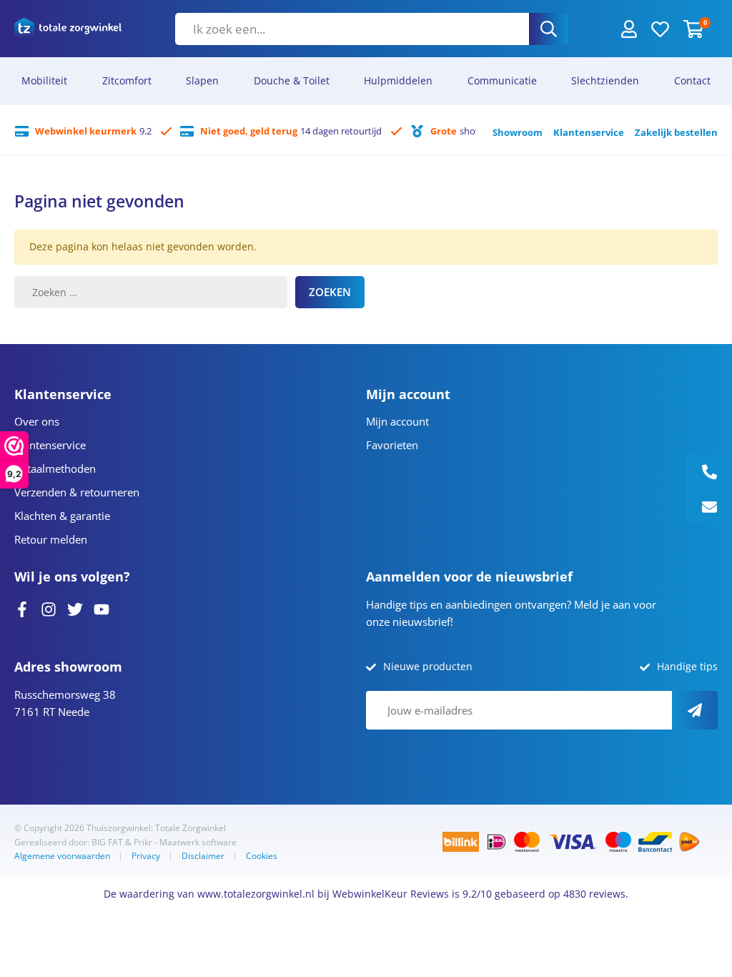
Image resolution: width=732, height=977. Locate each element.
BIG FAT (107, 842)
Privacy (146, 856)
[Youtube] (101, 608)
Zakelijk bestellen (676, 132)
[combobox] (352, 29)
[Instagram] (48, 608)
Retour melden (50, 539)
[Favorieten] (660, 27)
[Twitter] (75, 608)
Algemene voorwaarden (62, 856)
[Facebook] (22, 608)
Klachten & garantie (62, 516)
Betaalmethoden (55, 468)
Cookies (261, 856)
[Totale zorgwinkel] (68, 28)
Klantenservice (588, 132)
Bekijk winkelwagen (46, 916)
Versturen (695, 710)
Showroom (518, 132)
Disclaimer (203, 856)
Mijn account (397, 421)
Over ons (36, 421)
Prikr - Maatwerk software (185, 842)
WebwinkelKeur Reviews (390, 893)
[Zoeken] (548, 29)
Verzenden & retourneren (76, 492)
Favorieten (392, 445)
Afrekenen (120, 916)
